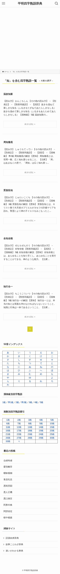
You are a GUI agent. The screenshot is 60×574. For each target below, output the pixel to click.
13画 (30, 427)
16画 (8, 430)
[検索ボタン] (56, 3)
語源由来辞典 (12, 538)
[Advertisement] (30, 38)
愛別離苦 (7, 467)
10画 (52, 423)
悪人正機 (7, 492)
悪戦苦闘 (7, 486)
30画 (52, 438)
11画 (8, 427)
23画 (30, 434)
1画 (8, 420)
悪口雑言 (7, 498)
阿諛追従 (7, 511)
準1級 (10, 402)
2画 (19, 420)
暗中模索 (7, 517)
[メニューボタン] (3, 3)
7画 (19, 423)
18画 (30, 430)
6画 (8, 423)
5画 (52, 420)
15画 (52, 427)
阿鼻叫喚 (7, 505)
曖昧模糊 (7, 473)
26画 (8, 438)
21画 (8, 434)
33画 (8, 441)
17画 (19, 430)
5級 (41, 402)
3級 (30, 402)
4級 (36, 402)
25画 (52, 434)
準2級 (24, 402)
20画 (52, 430)
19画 (41, 430)
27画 (19, 438)
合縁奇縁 (7, 460)
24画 (41, 434)
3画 (30, 420)
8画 (30, 423)
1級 (4, 402)
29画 (41, 438)
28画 (30, 438)
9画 (41, 423)
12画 (19, 427)
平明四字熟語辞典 (30, 3)
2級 (17, 402)
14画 (41, 427)
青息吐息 (7, 479)
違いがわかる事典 (14, 551)
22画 (19, 434)
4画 (41, 420)
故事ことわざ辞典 (14, 544)
